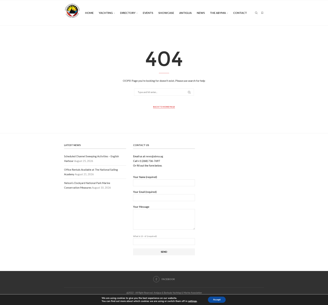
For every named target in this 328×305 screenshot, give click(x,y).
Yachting (106, 12)
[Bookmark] (262, 12)
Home (89, 12)
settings (192, 301)
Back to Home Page (164, 106)
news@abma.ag (154, 156)
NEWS (201, 12)
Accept (217, 299)
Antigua (185, 12)
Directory (127, 12)
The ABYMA (218, 12)
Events (148, 12)
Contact (240, 12)
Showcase (166, 12)
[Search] (256, 12)
